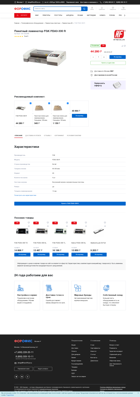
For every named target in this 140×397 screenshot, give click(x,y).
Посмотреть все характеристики (25, 195)
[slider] (18, 36)
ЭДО (73, 373)
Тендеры (74, 367)
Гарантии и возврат (116, 351)
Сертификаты (95, 348)
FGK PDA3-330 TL (58, 243)
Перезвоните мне (72, 2)
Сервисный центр (115, 354)
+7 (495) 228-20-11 (109, 2)
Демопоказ (94, 360)
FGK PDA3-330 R (21, 116)
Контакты (93, 357)
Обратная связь (115, 360)
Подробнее (10, 395)
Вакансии (113, 357)
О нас (92, 345)
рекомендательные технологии (49, 389)
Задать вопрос (43, 369)
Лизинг (73, 357)
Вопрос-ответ (114, 345)
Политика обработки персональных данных (113, 387)
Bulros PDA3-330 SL (78, 243)
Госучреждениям (77, 364)
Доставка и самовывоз (88, 2)
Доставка (74, 348)
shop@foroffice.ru (34, 2)
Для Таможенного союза (116, 364)
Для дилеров (75, 354)
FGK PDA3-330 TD (21, 243)
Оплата (73, 351)
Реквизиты (113, 348)
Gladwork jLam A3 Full (98, 243)
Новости (93, 351)
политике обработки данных (64, 391)
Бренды (74, 370)
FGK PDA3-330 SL (39, 243)
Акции (73, 345)
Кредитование (76, 360)
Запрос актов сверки (78, 376)
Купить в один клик (108, 63)
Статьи (93, 354)
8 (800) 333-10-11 (121, 2)
